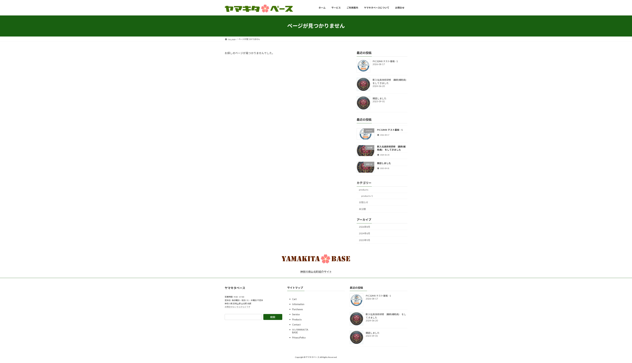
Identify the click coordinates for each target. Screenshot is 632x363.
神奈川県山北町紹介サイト (316, 271)
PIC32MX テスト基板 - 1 (385, 61)
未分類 (362, 208)
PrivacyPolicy (299, 337)
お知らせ (363, 202)
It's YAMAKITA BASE (300, 331)
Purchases (297, 309)
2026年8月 (364, 226)
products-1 (367, 195)
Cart (294, 299)
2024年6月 (364, 233)
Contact (296, 324)
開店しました (379, 98)
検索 (272, 317)
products (363, 189)
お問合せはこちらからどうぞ (237, 307)
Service (296, 314)
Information (298, 304)
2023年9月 (364, 240)
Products (297, 319)
